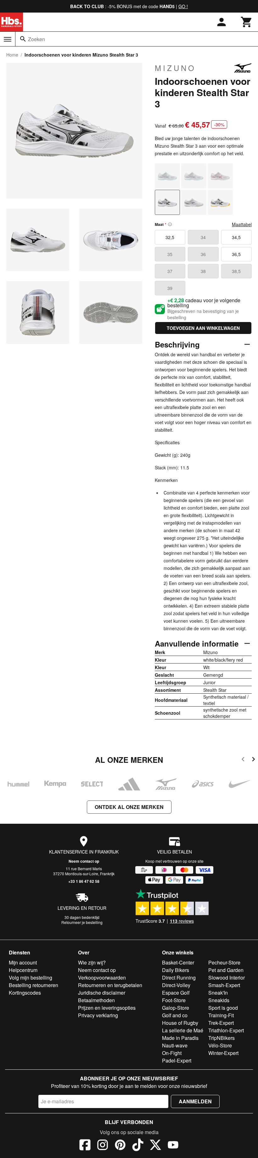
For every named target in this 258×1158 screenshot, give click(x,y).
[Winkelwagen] (246, 22)
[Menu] (7, 39)
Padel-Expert (176, 1060)
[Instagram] (102, 1146)
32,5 (169, 237)
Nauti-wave (175, 1045)
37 (169, 271)
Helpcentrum (23, 970)
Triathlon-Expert (226, 1030)
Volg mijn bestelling (30, 977)
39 (169, 288)
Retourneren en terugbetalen (110, 985)
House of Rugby (180, 1022)
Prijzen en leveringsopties (107, 1007)
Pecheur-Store (224, 962)
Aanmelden (195, 1101)
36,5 (236, 254)
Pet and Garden (226, 970)
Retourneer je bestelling (82, 922)
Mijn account (23, 962)
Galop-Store (175, 1007)
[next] (253, 760)
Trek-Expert (221, 1022)
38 (203, 271)
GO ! (183, 6)
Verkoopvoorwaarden (102, 977)
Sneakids (218, 1000)
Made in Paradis (180, 1037)
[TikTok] (138, 1146)
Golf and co (175, 1015)
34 (203, 237)
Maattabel (242, 224)
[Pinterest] (120, 1146)
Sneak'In (218, 992)
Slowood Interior (226, 977)
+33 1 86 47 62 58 (83, 881)
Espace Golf (175, 992)
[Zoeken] (23, 39)
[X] (155, 1146)
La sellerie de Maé (182, 1030)
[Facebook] (85, 1146)
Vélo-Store (220, 1045)
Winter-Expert (223, 1053)
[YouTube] (173, 1146)
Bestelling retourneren (33, 985)
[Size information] (170, 224)
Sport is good (223, 1007)
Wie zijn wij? (92, 962)
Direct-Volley (176, 985)
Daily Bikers (175, 970)
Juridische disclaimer (101, 992)
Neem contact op (84, 861)
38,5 (236, 271)
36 (203, 254)
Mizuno (175, 68)
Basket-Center (178, 962)
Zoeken (36, 39)
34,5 (236, 237)
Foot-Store (174, 1000)
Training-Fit (221, 1015)
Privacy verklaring (98, 1015)
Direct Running (179, 977)
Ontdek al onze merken (129, 807)
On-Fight (172, 1053)
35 (169, 254)
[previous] (243, 760)
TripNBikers (221, 1037)
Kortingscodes (25, 992)
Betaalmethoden (96, 1000)
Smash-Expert (224, 985)
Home (12, 55)
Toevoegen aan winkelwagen (203, 328)
